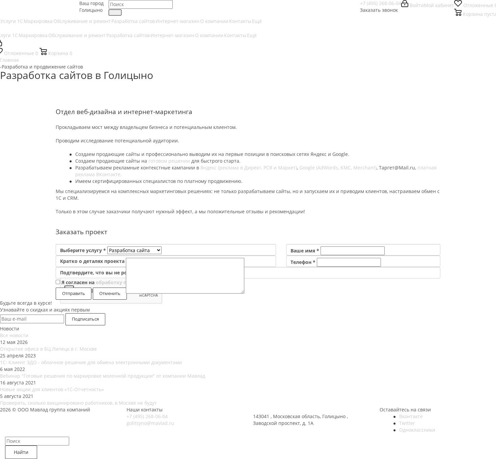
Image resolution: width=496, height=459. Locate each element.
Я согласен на (120, 282)
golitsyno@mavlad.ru (150, 423)
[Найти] (115, 12)
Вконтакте (411, 416)
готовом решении (169, 161)
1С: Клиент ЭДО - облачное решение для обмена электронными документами (91, 362)
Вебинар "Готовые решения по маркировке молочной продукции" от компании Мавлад (102, 376)
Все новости (14, 335)
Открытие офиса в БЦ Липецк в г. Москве (48, 349)
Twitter (407, 423)
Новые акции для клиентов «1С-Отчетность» (52, 389)
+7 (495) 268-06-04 (380, 3)
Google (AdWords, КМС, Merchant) (338, 167)
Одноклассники (417, 430)
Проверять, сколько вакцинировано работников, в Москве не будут (78, 403)
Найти (21, 452)
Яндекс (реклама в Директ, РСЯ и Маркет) (248, 167)
